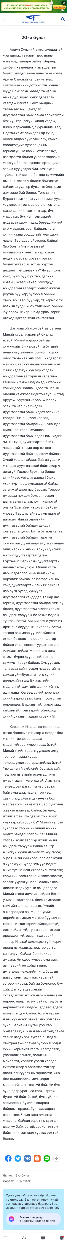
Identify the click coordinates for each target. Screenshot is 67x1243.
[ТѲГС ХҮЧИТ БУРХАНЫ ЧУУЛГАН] (33, 19)
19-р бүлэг (21, 1175)
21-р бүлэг (23, 1181)
